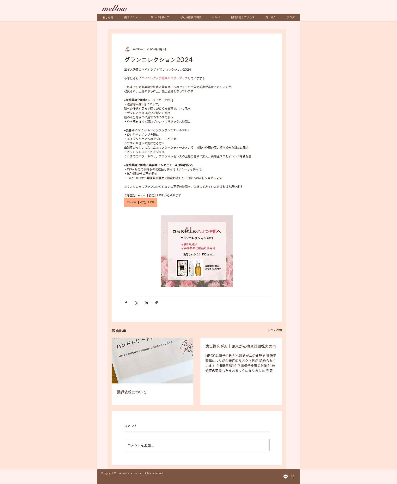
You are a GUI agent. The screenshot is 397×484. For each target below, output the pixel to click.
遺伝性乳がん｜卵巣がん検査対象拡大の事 (240, 346)
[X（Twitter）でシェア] (136, 303)
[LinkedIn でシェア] (146, 303)
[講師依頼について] (152, 360)
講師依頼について (131, 392)
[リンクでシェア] (156, 303)
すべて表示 (275, 330)
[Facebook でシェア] (126, 303)
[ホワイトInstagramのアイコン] (292, 476)
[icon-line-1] (285, 476)
